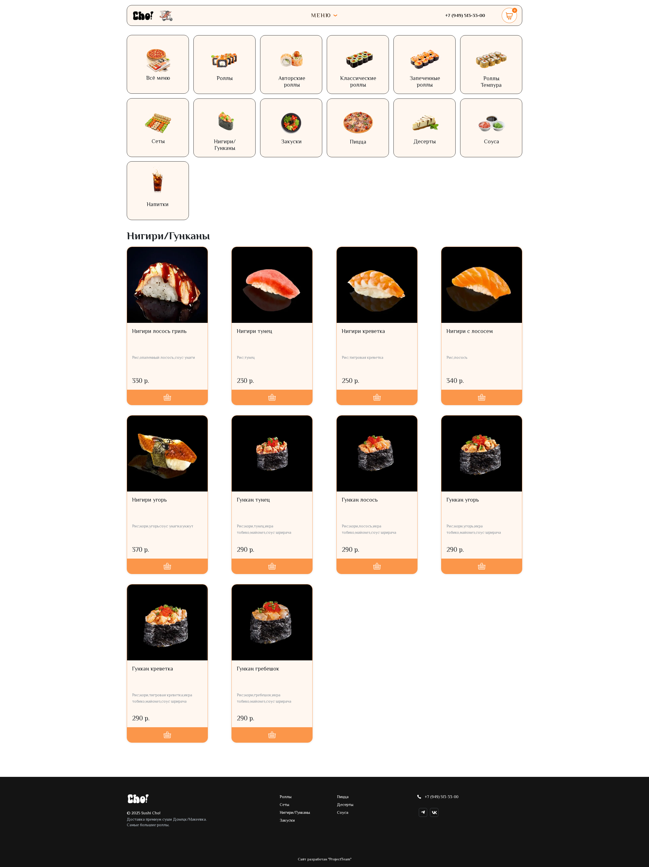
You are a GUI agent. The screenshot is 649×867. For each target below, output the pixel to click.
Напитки (158, 204)
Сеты (158, 141)
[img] (138, 798)
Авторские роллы (291, 81)
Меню (321, 15)
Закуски (291, 141)
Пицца (358, 142)
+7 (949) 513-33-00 (441, 797)
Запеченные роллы (425, 81)
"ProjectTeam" (339, 859)
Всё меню (158, 78)
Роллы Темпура (491, 81)
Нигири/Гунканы (225, 144)
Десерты (424, 141)
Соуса (491, 141)
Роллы (225, 78)
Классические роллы (358, 81)
